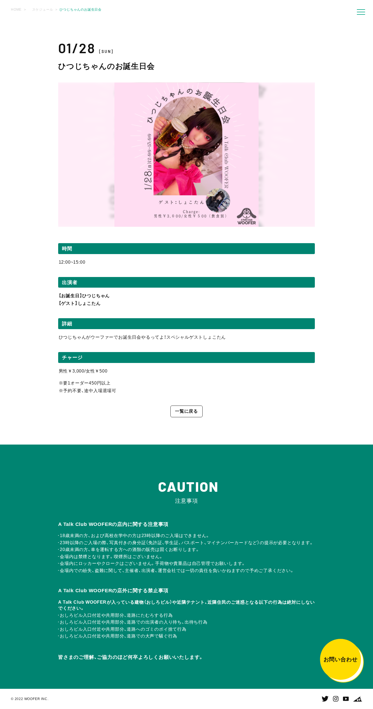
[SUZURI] (357, 699)
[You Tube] (346, 699)
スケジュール (42, 9)
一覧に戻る (186, 411)
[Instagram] (336, 699)
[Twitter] (325, 699)
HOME (16, 9)
